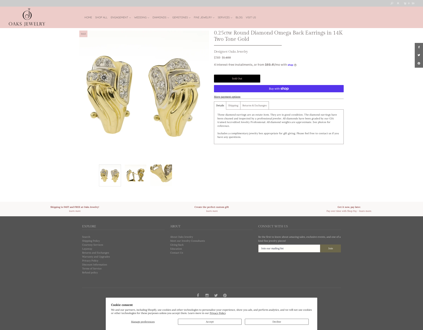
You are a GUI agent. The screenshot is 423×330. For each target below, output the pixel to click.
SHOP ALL (101, 17)
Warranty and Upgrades (96, 256)
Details (220, 105)
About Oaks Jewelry (181, 236)
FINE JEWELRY (203, 17)
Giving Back (177, 244)
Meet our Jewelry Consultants (187, 240)
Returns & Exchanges (254, 105)
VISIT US (251, 17)
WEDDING (140, 17)
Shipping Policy (91, 240)
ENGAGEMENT (119, 17)
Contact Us (176, 252)
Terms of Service (92, 268)
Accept (210, 321)
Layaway (87, 248)
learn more (365, 210)
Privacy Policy (218, 313)
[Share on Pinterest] (419, 63)
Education (176, 248)
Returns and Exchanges (95, 252)
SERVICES (224, 17)
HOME (88, 17)
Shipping (233, 105)
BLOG (239, 17)
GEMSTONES (180, 17)
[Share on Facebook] (419, 47)
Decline (276, 321)
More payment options (227, 96)
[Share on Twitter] (419, 55)
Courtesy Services (92, 244)
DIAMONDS (159, 17)
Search (86, 236)
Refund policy (90, 272)
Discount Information (94, 264)
